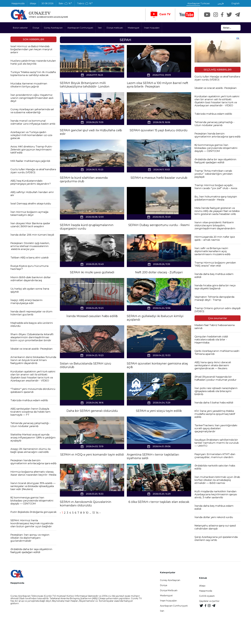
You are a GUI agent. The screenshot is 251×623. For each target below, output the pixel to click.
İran (100, 27)
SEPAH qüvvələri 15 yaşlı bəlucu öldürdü (159, 130)
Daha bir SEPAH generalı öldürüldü (92, 411)
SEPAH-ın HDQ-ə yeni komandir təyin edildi (92, 454)
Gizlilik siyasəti (207, 596)
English (235, 3)
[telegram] (238, 14)
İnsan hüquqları (151, 27)
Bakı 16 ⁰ (65, 3)
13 (93, 512)
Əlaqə (33, 3)
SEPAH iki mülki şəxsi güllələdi (92, 272)
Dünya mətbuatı (115, 27)
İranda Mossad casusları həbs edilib (92, 316)
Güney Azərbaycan (53, 27)
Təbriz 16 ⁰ (84, 3)
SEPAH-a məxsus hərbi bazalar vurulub (159, 177)
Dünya (36, 27)
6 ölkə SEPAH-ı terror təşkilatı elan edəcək (159, 502)
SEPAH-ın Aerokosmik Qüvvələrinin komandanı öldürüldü (85, 503)
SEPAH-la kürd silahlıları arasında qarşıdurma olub (84, 179)
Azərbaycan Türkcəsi (198, 3)
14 (97, 512)
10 (87, 512)
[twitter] (229, 14)
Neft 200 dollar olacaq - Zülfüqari (159, 272)
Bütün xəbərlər (20, 27)
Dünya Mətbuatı (169, 590)
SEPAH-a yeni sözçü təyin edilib (159, 411)
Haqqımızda (18, 3)
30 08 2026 (47, 3)
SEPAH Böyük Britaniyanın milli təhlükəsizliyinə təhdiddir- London (84, 84)
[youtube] (187, 14)
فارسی (221, 3)
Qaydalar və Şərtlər (209, 601)
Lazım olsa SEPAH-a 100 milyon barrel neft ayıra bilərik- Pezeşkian (157, 84)
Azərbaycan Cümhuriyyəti (80, 27)
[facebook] (222, 14)
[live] (160, 14)
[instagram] (215, 14)
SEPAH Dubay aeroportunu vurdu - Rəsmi (159, 225)
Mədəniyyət (133, 27)
